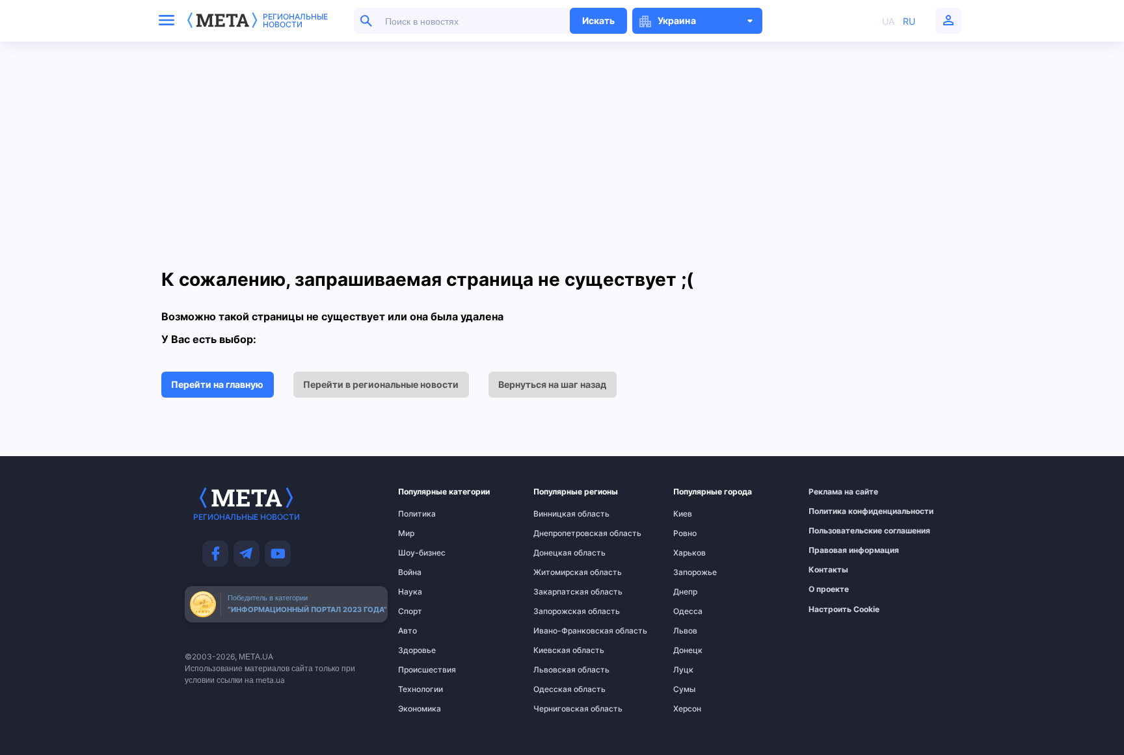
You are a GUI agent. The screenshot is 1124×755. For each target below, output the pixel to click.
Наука (410, 591)
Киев (682, 513)
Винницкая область (559, 513)
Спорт (410, 611)
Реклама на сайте (837, 491)
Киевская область (559, 650)
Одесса (687, 611)
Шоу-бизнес (422, 552)
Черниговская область (559, 708)
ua (888, 21)
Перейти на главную (217, 384)
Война (409, 572)
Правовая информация (837, 550)
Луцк (683, 669)
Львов (685, 630)
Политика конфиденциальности (837, 511)
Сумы (684, 689)
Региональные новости (295, 21)
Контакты (828, 569)
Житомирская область (559, 572)
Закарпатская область (559, 591)
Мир (406, 533)
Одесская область (559, 689)
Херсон (687, 708)
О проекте (829, 589)
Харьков (689, 552)
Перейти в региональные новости (381, 384)
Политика (417, 513)
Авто (407, 630)
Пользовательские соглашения (837, 530)
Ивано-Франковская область (559, 630)
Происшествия (423, 669)
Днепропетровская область (559, 533)
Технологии (420, 689)
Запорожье (695, 572)
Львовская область (559, 669)
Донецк (687, 650)
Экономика (419, 708)
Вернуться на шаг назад (552, 384)
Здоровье (417, 650)
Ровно (685, 533)
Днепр (685, 591)
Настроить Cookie (844, 609)
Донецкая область (559, 552)
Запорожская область (559, 611)
